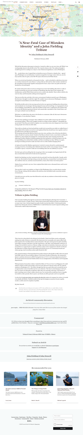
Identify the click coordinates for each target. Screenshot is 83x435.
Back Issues (39, 2)
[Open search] (76, 2)
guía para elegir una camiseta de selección (34, 277)
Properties (35, 417)
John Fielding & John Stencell (43, 54)
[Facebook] (77, 76)
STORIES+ (46, 2)
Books (40, 417)
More (60, 2)
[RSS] (30, 421)
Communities (25, 418)
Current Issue (23, 2)
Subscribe (63, 428)
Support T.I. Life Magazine (39, 347)
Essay (43, 334)
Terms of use (37, 424)
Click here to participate (52, 345)
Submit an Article (39, 418)
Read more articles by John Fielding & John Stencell (39, 359)
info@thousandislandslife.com (48, 323)
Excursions (18, 418)
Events (31, 2)
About (31, 418)
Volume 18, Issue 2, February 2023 (32, 334)
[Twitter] (77, 71)
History (53, 334)
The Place (53, 2)
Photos (45, 417)
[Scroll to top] (77, 67)
